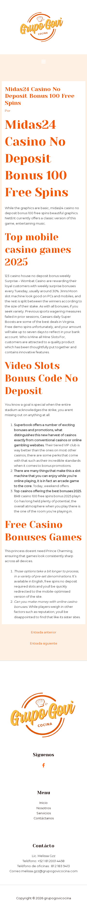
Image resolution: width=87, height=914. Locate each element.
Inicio (43, 803)
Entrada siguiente (43, 643)
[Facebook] (43, 765)
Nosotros (43, 808)
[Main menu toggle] (43, 61)
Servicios (43, 813)
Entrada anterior (43, 632)
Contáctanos (44, 818)
